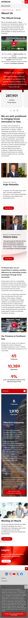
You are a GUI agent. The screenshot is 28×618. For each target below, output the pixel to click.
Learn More (6, 539)
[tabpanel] (14, 445)
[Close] (26, 587)
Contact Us (4, 581)
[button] (17, 110)
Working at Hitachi (11, 520)
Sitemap (3, 578)
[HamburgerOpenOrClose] (26, 2)
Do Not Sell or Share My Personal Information (14, 614)
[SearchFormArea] (22, 2)
